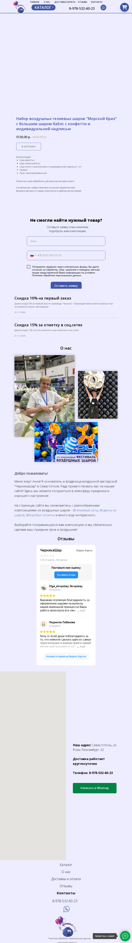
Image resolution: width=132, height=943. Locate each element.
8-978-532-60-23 (82, 8)
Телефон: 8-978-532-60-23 (93, 773)
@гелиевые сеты (85, 510)
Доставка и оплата (66, 879)
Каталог (66, 864)
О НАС (47, 2)
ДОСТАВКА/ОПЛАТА (64, 2)
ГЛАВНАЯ (34, 2)
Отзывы (66, 886)
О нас (66, 871)
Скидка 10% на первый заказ (42, 298)
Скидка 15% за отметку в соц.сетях (48, 324)
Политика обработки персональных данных (69, 938)
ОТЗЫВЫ (82, 2)
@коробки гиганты (40, 515)
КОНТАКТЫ (96, 2)
